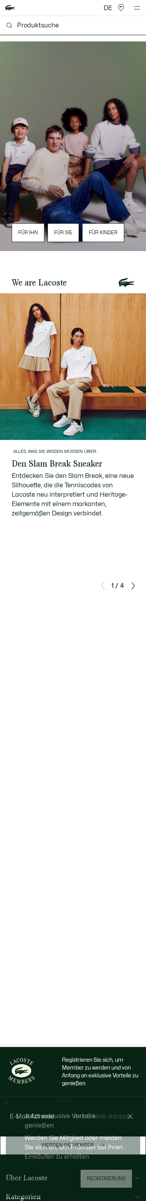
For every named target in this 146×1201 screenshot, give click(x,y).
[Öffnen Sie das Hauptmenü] (137, 8)
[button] (121, 8)
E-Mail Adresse (32, 1116)
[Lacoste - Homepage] (10, 8)
